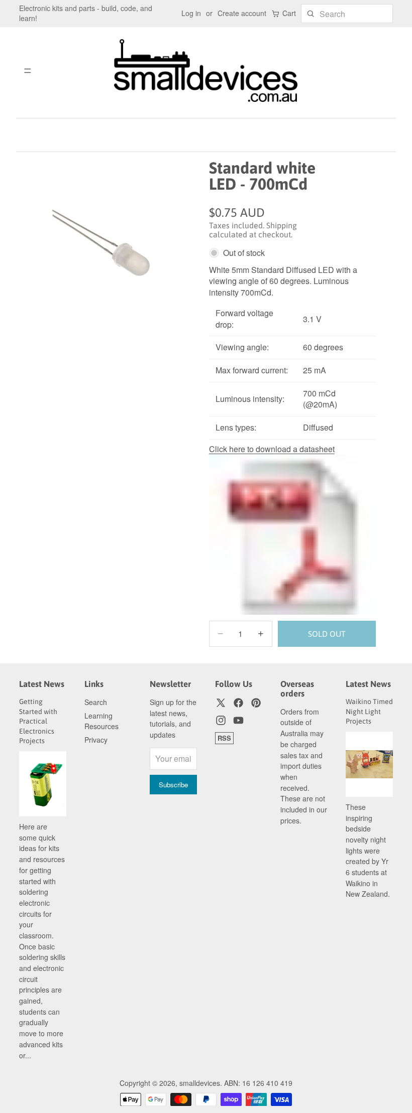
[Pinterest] (256, 703)
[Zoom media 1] (94, 246)
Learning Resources (101, 721)
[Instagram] (221, 720)
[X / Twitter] (221, 703)
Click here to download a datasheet (272, 449)
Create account (242, 13)
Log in (191, 13)
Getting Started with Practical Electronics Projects (38, 721)
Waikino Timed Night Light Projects (369, 711)
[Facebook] (238, 703)
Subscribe (173, 784)
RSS (224, 738)
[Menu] (27, 70)
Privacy (96, 740)
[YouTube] (238, 720)
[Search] (310, 14)
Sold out (327, 633)
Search (95, 702)
